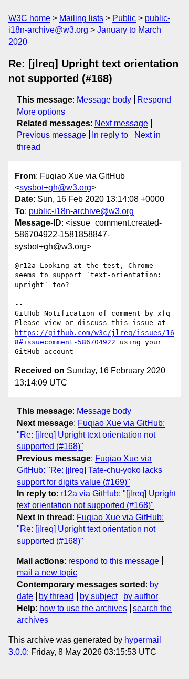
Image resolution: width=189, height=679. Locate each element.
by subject (99, 596)
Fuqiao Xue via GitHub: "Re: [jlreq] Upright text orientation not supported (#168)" (91, 435)
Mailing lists (81, 18)
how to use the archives (83, 608)
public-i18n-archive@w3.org (81, 211)
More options (41, 111)
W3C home (29, 18)
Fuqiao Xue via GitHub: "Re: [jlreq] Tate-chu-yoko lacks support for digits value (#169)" (89, 470)
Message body (104, 99)
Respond (154, 99)
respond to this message (113, 560)
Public (124, 18)
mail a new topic (47, 572)
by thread (56, 596)
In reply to (110, 134)
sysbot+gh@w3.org (55, 187)
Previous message (51, 134)
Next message (121, 123)
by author (140, 596)
